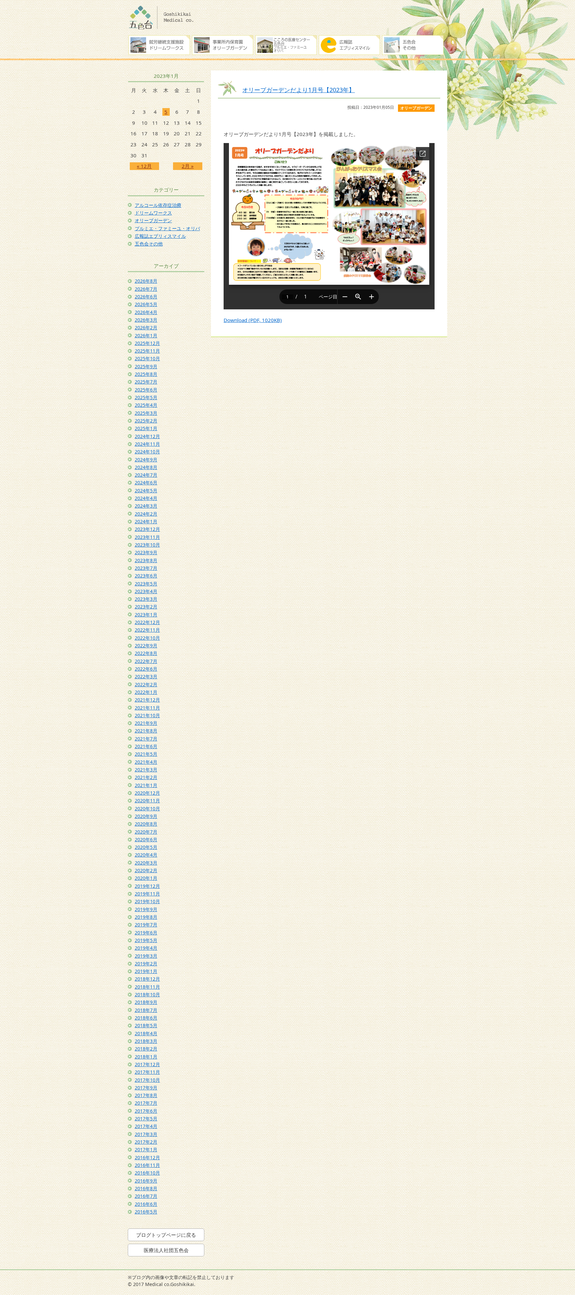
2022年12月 (147, 622)
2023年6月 (146, 575)
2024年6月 (146, 482)
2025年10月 (147, 358)
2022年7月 (146, 661)
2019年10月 (147, 901)
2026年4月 (146, 312)
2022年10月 (147, 638)
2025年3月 (146, 413)
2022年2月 (146, 684)
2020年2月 (146, 870)
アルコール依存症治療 (158, 205)
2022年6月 (146, 669)
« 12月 (144, 166)
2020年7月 (146, 832)
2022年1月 (146, 692)
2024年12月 (147, 436)
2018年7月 (146, 1010)
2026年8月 (146, 281)
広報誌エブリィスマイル (160, 236)
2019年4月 (146, 948)
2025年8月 (146, 374)
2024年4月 (146, 498)
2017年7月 (146, 1103)
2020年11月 (147, 800)
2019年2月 (146, 963)
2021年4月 (146, 762)
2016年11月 (147, 1165)
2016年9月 (146, 1181)
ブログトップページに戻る (166, 1234)
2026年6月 (146, 296)
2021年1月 (146, 785)
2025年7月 (146, 382)
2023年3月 (146, 599)
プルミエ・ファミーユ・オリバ (167, 228)
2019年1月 (146, 971)
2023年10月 (147, 545)
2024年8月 (146, 467)
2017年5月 (146, 1118)
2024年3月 (146, 506)
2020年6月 (146, 839)
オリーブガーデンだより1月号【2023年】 (298, 89)
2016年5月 (146, 1212)
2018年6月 (146, 1018)
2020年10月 (147, 808)
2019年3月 (146, 956)
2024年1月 (146, 521)
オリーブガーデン (153, 220)
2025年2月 (146, 420)
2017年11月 (147, 1072)
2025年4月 (146, 405)
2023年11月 (147, 537)
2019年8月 (146, 917)
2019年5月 (146, 940)
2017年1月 (146, 1149)
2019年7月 (146, 924)
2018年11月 (147, 987)
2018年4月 (146, 1033)
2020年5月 (146, 847)
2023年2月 (146, 606)
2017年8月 (146, 1095)
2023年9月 (146, 552)
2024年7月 (146, 475)
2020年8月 (146, 824)
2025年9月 (146, 366)
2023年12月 (147, 529)
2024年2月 (146, 514)
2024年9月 (146, 459)
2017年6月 (146, 1111)
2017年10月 (147, 1080)
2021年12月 (147, 700)
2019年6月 (146, 932)
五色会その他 (149, 244)
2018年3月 (146, 1041)
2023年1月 (146, 614)
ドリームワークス (153, 213)
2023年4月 (146, 591)
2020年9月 (146, 816)
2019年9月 (146, 909)
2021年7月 (146, 738)
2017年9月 (146, 1087)
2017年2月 (146, 1142)
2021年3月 (146, 769)
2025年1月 (146, 428)
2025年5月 (146, 397)
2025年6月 (146, 390)
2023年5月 (146, 583)
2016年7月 (146, 1196)
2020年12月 (147, 793)
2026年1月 (146, 335)
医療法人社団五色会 (166, 1250)
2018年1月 (146, 1056)
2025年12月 (147, 343)
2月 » (188, 166)
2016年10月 (147, 1173)
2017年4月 (146, 1126)
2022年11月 (147, 630)
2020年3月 (146, 863)
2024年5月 (146, 490)
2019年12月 (147, 886)
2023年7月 (146, 568)
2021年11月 (147, 708)
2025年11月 (147, 351)
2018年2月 (146, 1049)
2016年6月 (146, 1204)
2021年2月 (146, 777)
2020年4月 (146, 855)
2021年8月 (146, 731)
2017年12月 (147, 1064)
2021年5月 (146, 754)
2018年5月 (146, 1025)
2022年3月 (146, 676)
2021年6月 (146, 746)
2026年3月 (146, 320)
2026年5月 (146, 304)
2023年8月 (146, 560)
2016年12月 (147, 1157)
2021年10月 (147, 715)
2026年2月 (146, 327)
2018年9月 (146, 1002)
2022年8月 (146, 653)
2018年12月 (147, 979)
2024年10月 (147, 451)
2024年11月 (147, 444)
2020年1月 (146, 878)
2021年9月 (146, 723)
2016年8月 (146, 1188)
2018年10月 (147, 994)
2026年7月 (146, 289)
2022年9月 (146, 645)
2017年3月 (146, 1134)
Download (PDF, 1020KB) (253, 320)
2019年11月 (147, 893)
